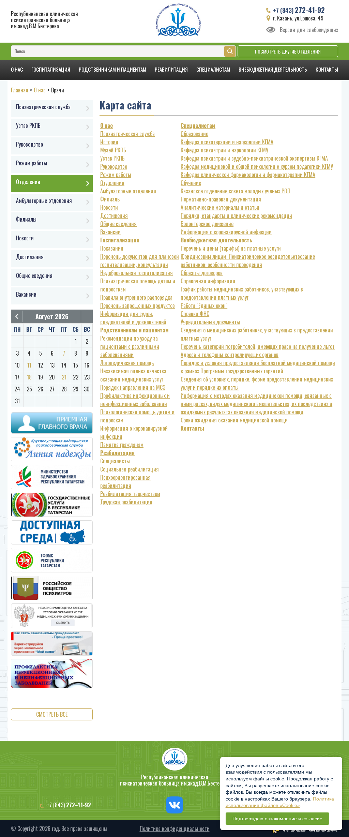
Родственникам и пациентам (112, 69)
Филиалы (110, 199)
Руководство (113, 166)
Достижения (114, 215)
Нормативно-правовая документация (221, 199)
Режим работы (115, 174)
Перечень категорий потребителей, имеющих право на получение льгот (258, 346)
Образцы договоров (202, 273)
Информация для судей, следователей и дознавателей (133, 318)
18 (29, 377)
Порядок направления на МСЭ (132, 387)
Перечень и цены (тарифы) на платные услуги (231, 248)
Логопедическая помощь (127, 363)
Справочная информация (208, 281)
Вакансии (110, 232)
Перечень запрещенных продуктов (137, 305)
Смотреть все (51, 714)
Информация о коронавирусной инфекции (226, 232)
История (109, 142)
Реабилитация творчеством (130, 494)
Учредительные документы (210, 322)
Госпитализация (50, 69)
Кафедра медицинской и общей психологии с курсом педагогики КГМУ (257, 166)
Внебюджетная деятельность (273, 69)
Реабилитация (171, 69)
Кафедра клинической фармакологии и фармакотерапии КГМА (248, 174)
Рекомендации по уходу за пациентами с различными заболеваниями (129, 346)
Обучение (191, 183)
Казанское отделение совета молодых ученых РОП (235, 191)
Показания (111, 248)
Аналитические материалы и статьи (220, 207)
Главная (19, 90)
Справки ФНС (195, 314)
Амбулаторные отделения (128, 191)
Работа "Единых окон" (204, 305)
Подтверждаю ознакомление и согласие (277, 818)
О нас (17, 69)
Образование (194, 134)
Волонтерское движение (207, 224)
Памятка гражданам (121, 444)
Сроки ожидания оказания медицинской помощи (234, 420)
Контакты (327, 69)
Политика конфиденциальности (175, 828)
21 (64, 377)
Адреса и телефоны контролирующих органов (229, 354)
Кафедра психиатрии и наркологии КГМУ (224, 150)
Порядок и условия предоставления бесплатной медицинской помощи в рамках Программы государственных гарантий (258, 367)
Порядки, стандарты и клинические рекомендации (236, 215)
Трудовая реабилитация (126, 502)
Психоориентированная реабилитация (125, 481)
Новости (109, 207)
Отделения (112, 183)
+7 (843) (299, 9)
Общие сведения (118, 224)
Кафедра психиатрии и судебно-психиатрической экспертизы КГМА (254, 158)
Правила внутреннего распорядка (136, 297)
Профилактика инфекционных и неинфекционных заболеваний (135, 399)
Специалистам (213, 69)
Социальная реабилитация (129, 469)
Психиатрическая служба (127, 134)
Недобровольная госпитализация (136, 273)
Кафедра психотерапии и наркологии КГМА (227, 142)
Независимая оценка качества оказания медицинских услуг (133, 375)
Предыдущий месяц (16, 316)
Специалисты (115, 461)
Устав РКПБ (112, 158)
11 (29, 365)
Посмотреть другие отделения (288, 51)
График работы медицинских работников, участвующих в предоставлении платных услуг (242, 293)
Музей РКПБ (113, 150)
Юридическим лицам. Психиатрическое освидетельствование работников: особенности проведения (248, 260)
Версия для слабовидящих (309, 30)
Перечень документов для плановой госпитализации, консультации (139, 260)
